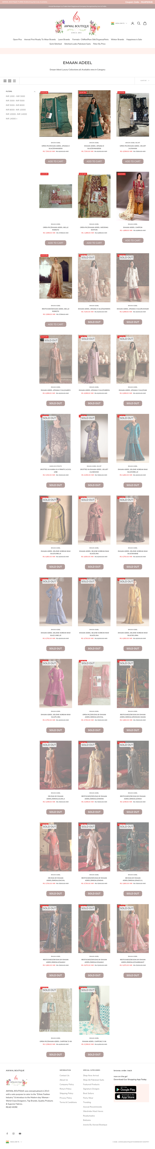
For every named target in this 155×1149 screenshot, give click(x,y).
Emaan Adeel (55, 142)
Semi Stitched (55, 44)
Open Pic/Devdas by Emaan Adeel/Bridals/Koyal (94, 716)
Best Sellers (88, 1093)
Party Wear (88, 1098)
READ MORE (12, 1107)
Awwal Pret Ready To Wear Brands (40, 39)
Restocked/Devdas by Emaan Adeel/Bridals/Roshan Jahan (133, 716)
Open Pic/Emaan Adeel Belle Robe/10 (55, 229)
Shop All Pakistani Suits (93, 1080)
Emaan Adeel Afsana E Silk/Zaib (133, 390)
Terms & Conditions (68, 1102)
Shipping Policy (66, 1093)
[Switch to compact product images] (14, 80)
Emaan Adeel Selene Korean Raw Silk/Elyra (94, 552)
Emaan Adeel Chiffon (132, 227)
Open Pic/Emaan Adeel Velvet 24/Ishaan (133, 147)
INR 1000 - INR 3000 (15, 96)
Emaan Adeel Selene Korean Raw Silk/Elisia (94, 634)
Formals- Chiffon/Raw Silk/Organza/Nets (90, 39)
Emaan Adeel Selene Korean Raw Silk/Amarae (133, 552)
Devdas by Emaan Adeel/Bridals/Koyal (55, 879)
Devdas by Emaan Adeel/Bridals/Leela (55, 797)
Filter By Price (99, 44)
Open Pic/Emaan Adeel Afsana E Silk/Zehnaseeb (56, 147)
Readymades (89, 1115)
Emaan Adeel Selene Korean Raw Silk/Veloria (133, 634)
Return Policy (65, 1089)
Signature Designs (91, 1089)
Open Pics (17, 39)
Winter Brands (117, 39)
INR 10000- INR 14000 (16, 114)
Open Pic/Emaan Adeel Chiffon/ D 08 (56, 1041)
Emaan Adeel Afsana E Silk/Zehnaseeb (94, 147)
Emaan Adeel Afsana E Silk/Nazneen (94, 309)
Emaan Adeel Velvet (132, 142)
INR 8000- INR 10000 (16, 109)
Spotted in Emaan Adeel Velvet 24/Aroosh (94, 471)
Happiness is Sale (134, 39)
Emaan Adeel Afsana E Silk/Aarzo (56, 390)
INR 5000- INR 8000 (15, 105)
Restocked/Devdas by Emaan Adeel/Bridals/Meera (94, 797)
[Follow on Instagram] (13, 1133)
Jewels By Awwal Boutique (95, 1124)
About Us (64, 1080)
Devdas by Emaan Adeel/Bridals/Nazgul (133, 879)
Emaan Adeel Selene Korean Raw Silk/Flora (56, 716)
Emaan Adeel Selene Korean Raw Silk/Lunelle (56, 634)
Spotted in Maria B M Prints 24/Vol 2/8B (55, 471)
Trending (87, 1102)
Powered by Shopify (140, 1142)
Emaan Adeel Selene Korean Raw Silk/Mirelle (133, 471)
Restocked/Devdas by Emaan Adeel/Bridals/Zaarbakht (132, 961)
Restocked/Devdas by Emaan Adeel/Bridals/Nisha (94, 879)
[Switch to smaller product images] (9, 80)
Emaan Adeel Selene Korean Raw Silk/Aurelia (56, 552)
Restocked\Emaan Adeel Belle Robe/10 (55, 310)
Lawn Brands (64, 39)
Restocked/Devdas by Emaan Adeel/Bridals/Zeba (132, 797)
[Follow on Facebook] (7, 1133)
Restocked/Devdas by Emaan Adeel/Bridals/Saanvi (55, 961)
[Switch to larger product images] (5, 80)
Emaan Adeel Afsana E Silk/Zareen (94, 390)
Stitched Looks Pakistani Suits (77, 44)
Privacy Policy (66, 1098)
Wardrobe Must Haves (93, 1111)
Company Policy (67, 1084)
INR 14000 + (11, 118)
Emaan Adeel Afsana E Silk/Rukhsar (133, 309)
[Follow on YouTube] (20, 1133)
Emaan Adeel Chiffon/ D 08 (94, 1041)
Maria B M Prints (55, 466)
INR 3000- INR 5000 (15, 100)
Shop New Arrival (91, 1075)
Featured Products (91, 1084)
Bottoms (87, 1120)
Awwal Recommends (92, 1107)
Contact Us (64, 1075)
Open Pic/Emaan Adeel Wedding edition (94, 229)
